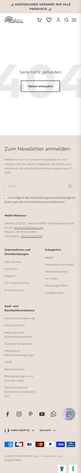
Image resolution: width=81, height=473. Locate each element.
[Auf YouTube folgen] (42, 414)
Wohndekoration (56, 271)
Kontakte (10, 269)
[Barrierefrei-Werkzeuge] (62, 468)
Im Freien (51, 278)
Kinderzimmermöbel (59, 264)
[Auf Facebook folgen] (7, 414)
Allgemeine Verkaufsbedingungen (19, 353)
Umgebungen (54, 292)
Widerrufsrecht (14, 325)
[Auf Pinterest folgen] (30, 414)
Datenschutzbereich (18, 343)
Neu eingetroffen (56, 285)
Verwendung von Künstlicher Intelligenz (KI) (19, 392)
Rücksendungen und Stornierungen (18, 378)
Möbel (49, 257)
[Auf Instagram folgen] (19, 414)
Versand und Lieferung (19, 318)
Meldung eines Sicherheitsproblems (18, 334)
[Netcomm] (68, 414)
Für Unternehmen (16, 283)
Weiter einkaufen (40, 86)
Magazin (10, 276)
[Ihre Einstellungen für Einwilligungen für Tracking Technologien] (73, 468)
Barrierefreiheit (14, 369)
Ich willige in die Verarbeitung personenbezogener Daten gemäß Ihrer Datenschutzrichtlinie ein (40, 200)
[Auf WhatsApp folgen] (53, 414)
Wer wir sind (12, 262)
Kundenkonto (13, 290)
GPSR (8, 362)
